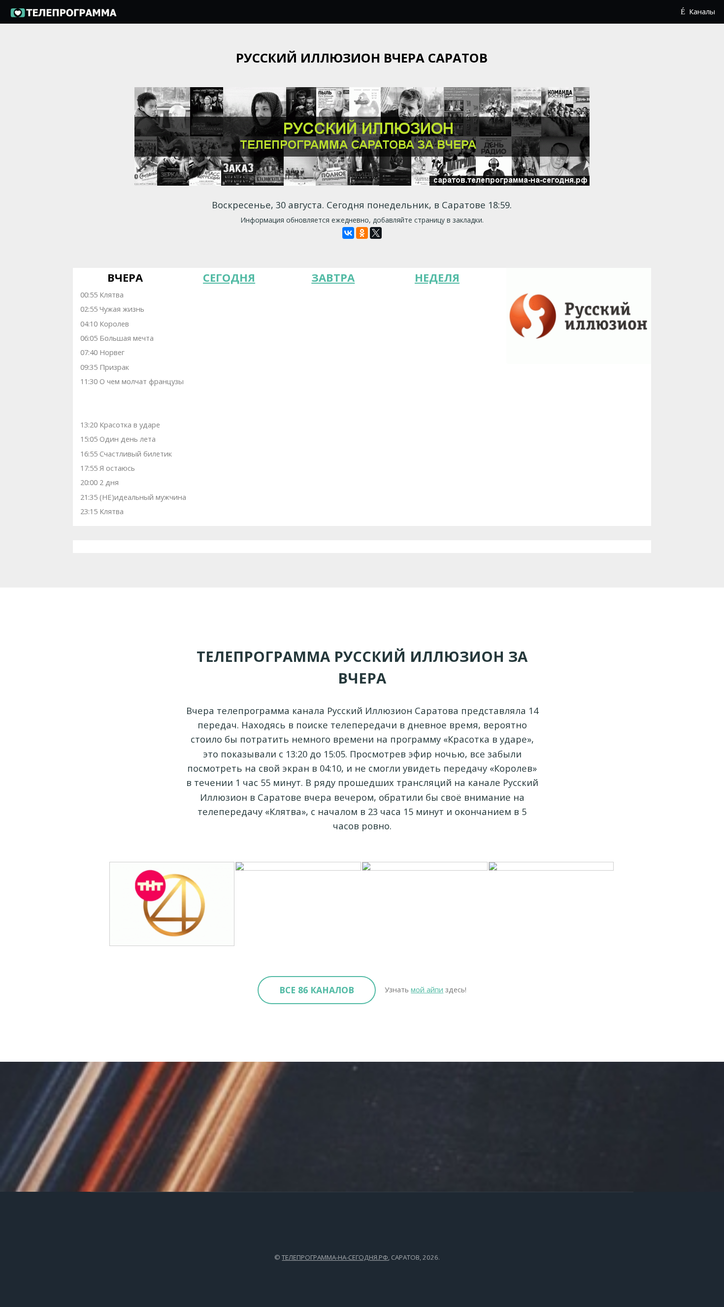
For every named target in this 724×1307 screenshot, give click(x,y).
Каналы (702, 11)
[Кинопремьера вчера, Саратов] (298, 904)
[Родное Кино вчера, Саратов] (552, 904)
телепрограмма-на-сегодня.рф (335, 1257)
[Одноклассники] (362, 233)
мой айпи (427, 989)
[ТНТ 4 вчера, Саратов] (172, 904)
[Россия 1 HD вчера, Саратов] (425, 904)
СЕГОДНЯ (229, 277)
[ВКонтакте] (348, 233)
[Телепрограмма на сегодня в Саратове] (63, 16)
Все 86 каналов (316, 990)
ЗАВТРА (333, 277)
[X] (376, 233)
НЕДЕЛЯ (437, 277)
